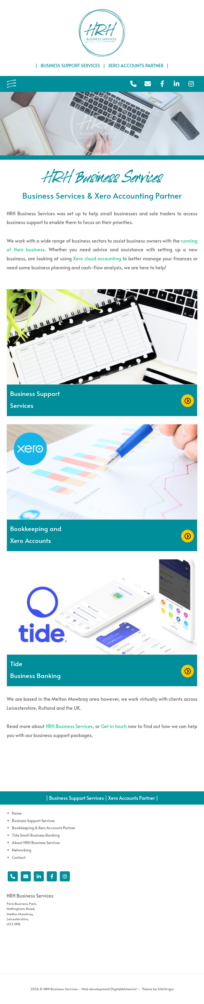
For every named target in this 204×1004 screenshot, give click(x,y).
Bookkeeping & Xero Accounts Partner (43, 827)
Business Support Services (33, 820)
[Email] (26, 876)
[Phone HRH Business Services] (133, 83)
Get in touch (114, 726)
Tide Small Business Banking (36, 835)
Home (17, 813)
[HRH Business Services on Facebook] (162, 83)
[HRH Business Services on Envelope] (147, 83)
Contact (19, 857)
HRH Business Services (69, 726)
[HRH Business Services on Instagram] (191, 83)
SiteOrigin (166, 989)
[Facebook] (52, 876)
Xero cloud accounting (97, 258)
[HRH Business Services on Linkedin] (176, 83)
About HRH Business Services (36, 842)
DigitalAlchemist (123, 989)
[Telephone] (13, 876)
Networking (21, 850)
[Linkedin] (39, 876)
